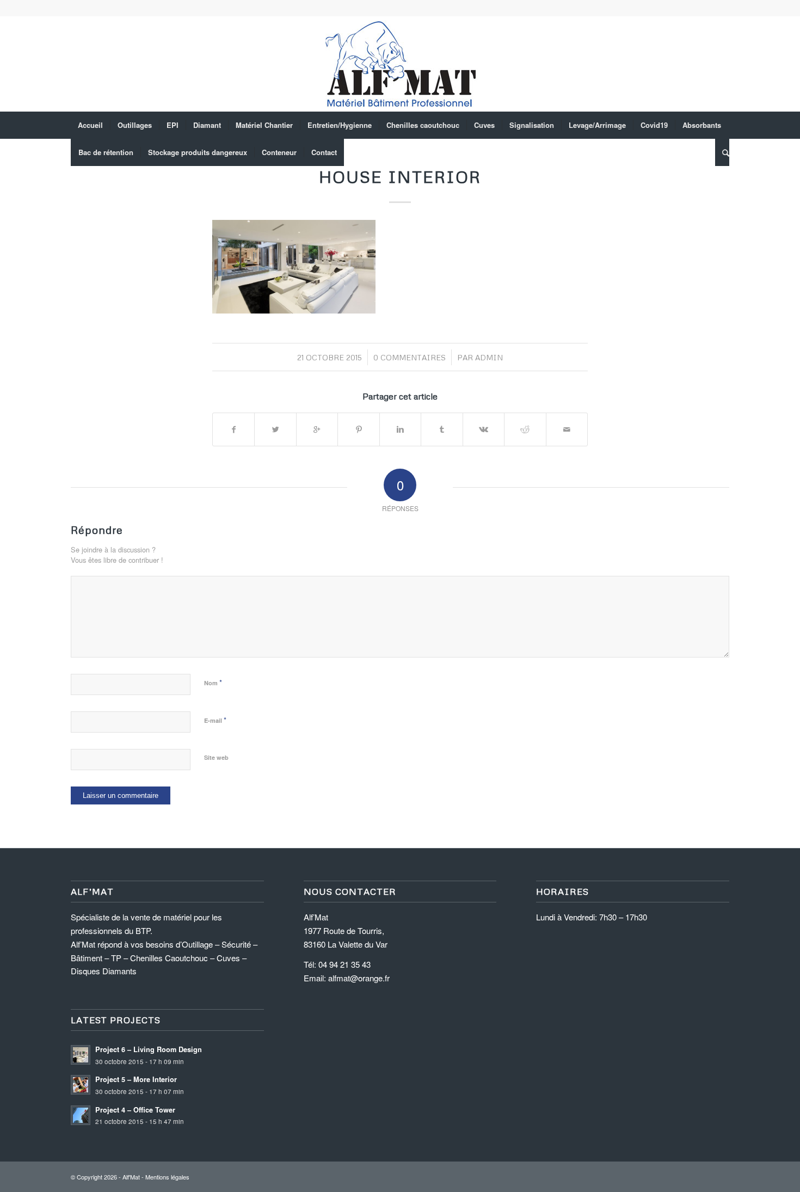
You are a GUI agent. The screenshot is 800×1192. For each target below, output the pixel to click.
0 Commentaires (409, 357)
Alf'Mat (131, 1176)
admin (489, 357)
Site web (216, 757)
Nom (213, 682)
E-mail (215, 720)
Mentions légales (167, 1176)
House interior (400, 177)
